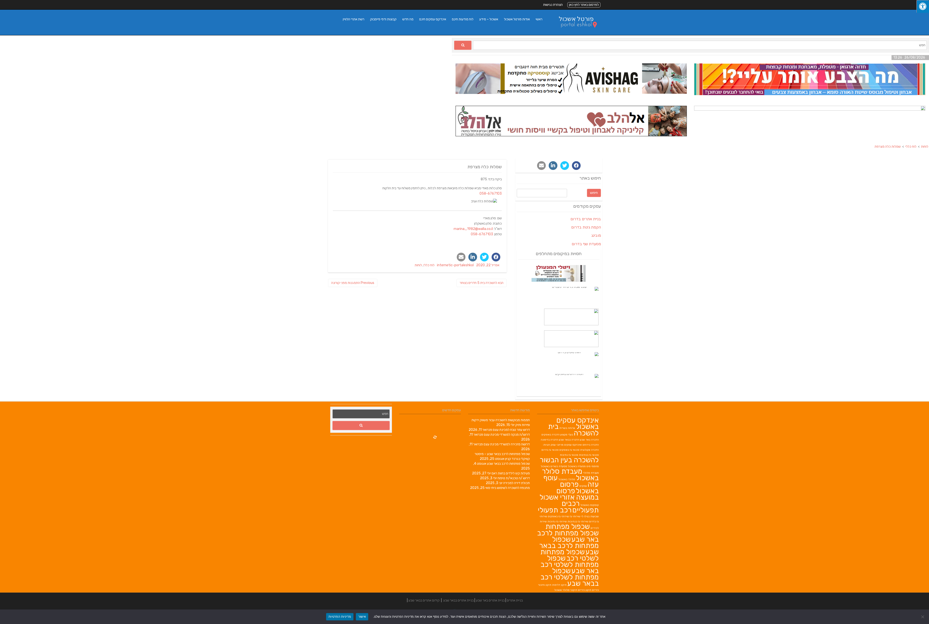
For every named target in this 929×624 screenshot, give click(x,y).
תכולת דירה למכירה (516, 483)
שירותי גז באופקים (558, 516)
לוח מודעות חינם (462, 19)
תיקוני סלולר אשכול (565, 590)
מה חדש (407, 19)
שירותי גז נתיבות (557, 521)
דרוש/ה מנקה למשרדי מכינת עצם (507, 435)
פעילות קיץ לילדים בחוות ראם (511, 473)
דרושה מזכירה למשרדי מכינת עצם (507, 444)
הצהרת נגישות (553, 5)
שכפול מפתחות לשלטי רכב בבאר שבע (569, 577)
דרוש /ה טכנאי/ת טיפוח (514, 478)
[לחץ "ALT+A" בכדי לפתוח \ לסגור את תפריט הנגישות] (922, 6)
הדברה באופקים (550, 434)
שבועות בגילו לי (590, 516)
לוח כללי (429, 265)
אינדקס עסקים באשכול (577, 423)
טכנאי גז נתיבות (569, 455)
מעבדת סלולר (591, 472)
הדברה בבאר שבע (569, 439)
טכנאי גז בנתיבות (589, 455)
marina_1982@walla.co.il (473, 229)
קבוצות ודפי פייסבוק (383, 19)
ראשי (539, 19)
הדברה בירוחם (591, 444)
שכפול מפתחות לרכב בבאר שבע (508, 464)
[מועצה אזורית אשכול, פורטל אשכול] (574, 32)
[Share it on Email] (461, 257)
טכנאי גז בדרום (550, 449)
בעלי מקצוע (566, 434)
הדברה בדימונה (549, 439)
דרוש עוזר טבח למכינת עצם (511, 430)
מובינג (596, 235)
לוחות (418, 265)
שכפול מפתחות (567, 526)
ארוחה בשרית (567, 428)
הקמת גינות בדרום (586, 227)
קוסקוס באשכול (589, 505)
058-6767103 (490, 193)
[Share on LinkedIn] (472, 257)
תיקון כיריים (584, 590)
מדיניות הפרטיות (340, 616)
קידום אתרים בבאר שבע (424, 600)
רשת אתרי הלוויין (353, 19)
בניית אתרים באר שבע (490, 600)
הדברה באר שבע (589, 439)
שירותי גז (575, 516)
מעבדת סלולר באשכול (570, 474)
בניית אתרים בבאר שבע (458, 600)
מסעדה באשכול (577, 466)
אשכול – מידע (488, 19)
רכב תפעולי (555, 510)
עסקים (583, 485)
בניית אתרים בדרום (585, 219)
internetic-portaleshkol (455, 265)
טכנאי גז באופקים (569, 449)
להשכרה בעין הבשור (569, 460)
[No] (923, 616)
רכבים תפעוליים (580, 506)
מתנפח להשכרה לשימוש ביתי (510, 488)
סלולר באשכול (566, 479)
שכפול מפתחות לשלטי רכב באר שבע (569, 564)
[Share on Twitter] (484, 257)
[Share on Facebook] (496, 257)
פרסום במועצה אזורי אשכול (569, 494)
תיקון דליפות (559, 584)
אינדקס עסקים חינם (432, 19)
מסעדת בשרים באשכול (554, 466)
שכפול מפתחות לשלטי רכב (569, 555)
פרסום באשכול (579, 487)
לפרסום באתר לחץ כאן (584, 5)
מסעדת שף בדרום (586, 244)
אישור (362, 616)
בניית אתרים (515, 600)
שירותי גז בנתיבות (578, 521)
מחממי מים (592, 466)
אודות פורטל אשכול (517, 19)
